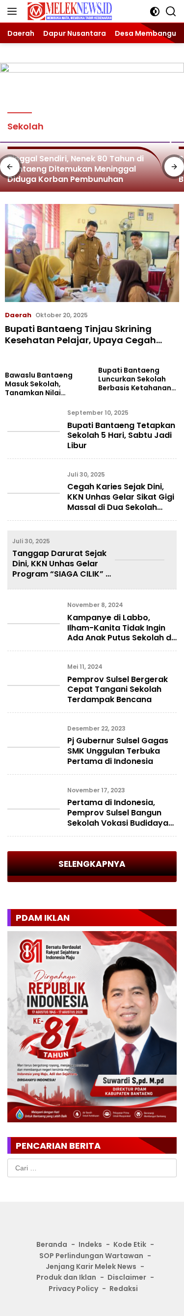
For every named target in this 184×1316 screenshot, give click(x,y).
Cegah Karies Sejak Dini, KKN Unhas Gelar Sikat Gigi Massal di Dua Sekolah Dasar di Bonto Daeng (120, 502)
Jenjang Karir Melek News (91, 1266)
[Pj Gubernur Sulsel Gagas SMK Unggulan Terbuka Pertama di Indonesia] (33, 747)
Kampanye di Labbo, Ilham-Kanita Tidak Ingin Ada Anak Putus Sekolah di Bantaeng (120, 633)
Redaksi (123, 1288)
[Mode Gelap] (154, 11)
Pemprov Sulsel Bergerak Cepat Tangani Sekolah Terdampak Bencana (117, 690)
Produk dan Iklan (66, 1277)
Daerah (18, 315)
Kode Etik (129, 1244)
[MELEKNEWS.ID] (68, 11)
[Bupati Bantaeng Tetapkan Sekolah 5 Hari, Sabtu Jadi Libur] (33, 431)
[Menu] (14, 11)
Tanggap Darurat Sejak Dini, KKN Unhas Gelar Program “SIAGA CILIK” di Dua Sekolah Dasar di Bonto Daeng (62, 574)
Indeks (90, 1244)
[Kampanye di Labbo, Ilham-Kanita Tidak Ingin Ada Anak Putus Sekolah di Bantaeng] (33, 623)
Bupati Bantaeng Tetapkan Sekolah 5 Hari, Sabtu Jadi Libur (121, 436)
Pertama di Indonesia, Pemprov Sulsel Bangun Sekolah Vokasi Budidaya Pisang (117, 817)
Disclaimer (126, 1277)
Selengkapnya (92, 864)
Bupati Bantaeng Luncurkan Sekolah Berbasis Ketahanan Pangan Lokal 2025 (134, 379)
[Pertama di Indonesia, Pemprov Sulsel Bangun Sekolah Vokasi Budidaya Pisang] (33, 809)
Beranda (51, 1244)
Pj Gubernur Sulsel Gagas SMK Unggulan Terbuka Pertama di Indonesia (117, 751)
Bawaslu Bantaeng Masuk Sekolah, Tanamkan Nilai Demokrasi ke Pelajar (43, 384)
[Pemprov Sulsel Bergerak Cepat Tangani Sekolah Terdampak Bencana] (33, 685)
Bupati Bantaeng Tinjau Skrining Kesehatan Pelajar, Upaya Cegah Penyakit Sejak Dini (80, 340)
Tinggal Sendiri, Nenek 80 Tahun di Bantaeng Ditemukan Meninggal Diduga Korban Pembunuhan (75, 168)
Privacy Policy (73, 1288)
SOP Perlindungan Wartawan (91, 1256)
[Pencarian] (171, 11)
